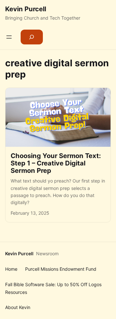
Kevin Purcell (25, 9)
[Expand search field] (32, 37)
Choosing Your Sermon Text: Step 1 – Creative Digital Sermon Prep (56, 163)
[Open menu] (9, 37)
